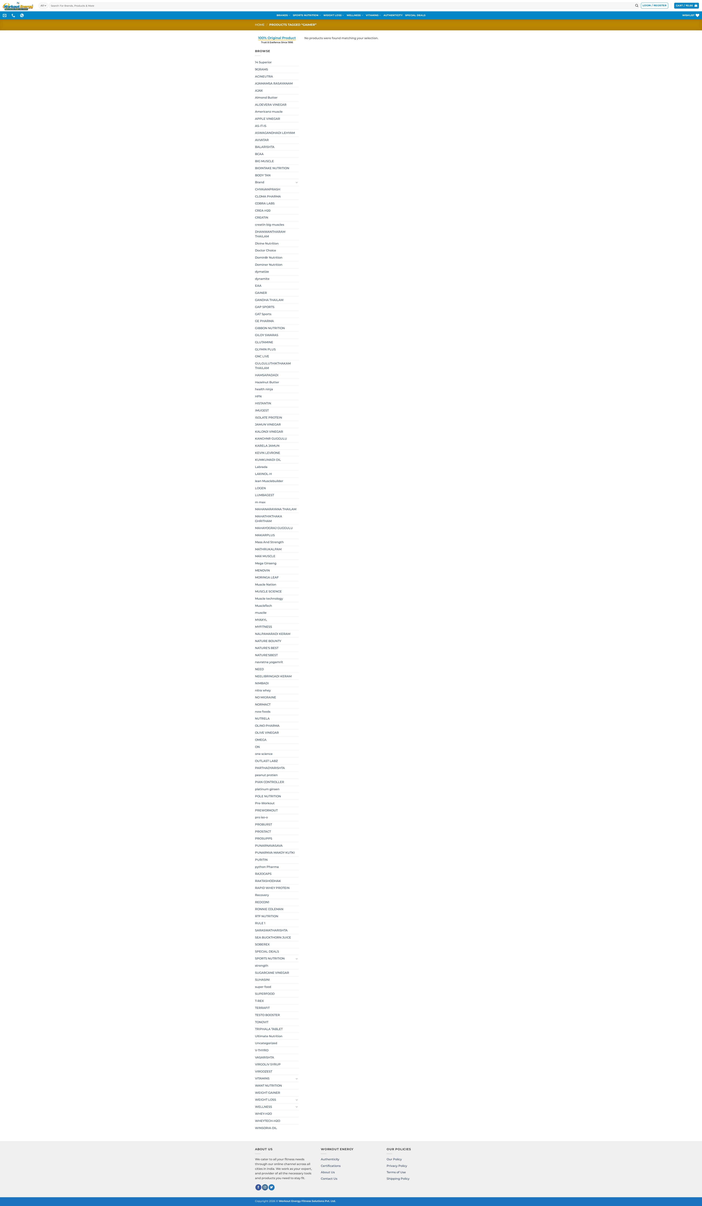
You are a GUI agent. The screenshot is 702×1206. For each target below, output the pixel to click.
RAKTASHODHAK (268, 881)
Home (260, 25)
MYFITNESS (263, 627)
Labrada (261, 467)
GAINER (261, 293)
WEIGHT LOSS (332, 15)
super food (263, 987)
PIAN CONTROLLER (269, 782)
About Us (328, 1172)
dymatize (262, 271)
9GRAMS (261, 69)
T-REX (259, 1001)
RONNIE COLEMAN (269, 909)
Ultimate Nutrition (268, 1036)
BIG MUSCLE (264, 161)
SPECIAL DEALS (415, 15)
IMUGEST (262, 410)
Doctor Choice (265, 250)
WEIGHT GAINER (267, 1092)
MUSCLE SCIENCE (268, 591)
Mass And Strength (269, 542)
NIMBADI (262, 683)
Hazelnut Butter (267, 382)
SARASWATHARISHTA (271, 930)
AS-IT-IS (260, 126)
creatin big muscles (269, 224)
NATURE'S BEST (266, 648)
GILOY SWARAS (266, 335)
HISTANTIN (263, 403)
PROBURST (263, 824)
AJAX (259, 90)
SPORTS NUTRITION (305, 15)
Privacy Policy (397, 1166)
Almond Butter (266, 97)
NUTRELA (262, 718)
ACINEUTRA (264, 76)
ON (257, 747)
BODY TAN (263, 175)
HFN (258, 396)
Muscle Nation (265, 584)
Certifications (331, 1166)
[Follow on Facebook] (258, 1187)
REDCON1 (262, 902)
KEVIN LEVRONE (267, 453)
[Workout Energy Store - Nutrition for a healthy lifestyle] (18, 5)
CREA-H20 (263, 210)
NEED (259, 669)
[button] (654, 6)
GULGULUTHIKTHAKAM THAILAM (273, 366)
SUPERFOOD (265, 994)
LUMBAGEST (264, 495)
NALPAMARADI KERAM (272, 634)
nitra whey (263, 690)
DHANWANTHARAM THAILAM (270, 234)
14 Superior (263, 62)
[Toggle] (297, 182)
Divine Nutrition (267, 243)
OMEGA (261, 740)
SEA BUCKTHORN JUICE (273, 937)
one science (264, 754)
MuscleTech (263, 605)
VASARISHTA (264, 1057)
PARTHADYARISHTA (270, 768)
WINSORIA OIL (266, 1128)
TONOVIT (261, 1022)
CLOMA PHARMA (268, 196)
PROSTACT (263, 831)
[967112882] (22, 15)
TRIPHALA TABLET (269, 1029)
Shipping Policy (398, 1178)
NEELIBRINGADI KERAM (273, 676)
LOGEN (260, 488)
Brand (259, 182)
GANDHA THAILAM (269, 300)
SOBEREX (262, 944)
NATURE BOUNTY (268, 641)
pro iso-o (261, 817)
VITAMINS (372, 15)
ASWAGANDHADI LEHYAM (275, 133)
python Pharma (267, 867)
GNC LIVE (262, 356)
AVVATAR (262, 140)
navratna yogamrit (269, 662)
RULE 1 (260, 923)
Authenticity (330, 1159)
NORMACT (263, 704)
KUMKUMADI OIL (268, 460)
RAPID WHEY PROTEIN (272, 888)
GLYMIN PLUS (265, 349)
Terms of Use (396, 1172)
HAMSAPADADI (266, 375)
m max (260, 502)
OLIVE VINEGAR (267, 732)
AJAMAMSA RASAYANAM (274, 83)
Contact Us (329, 1178)
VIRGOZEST (263, 1071)
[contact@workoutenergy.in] (5, 15)
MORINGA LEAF (267, 577)
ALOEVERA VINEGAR (270, 104)
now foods (262, 711)
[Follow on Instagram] (265, 1187)
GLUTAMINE (264, 342)
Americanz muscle (269, 111)
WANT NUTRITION (268, 1085)
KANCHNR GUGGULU (271, 438)
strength (261, 965)
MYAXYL (261, 620)
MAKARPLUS (265, 535)
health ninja (264, 389)
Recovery (262, 895)
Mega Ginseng (265, 563)
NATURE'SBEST (266, 655)
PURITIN (261, 859)
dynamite (262, 279)
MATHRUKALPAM (268, 549)
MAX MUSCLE (265, 556)
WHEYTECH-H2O (267, 1121)
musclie (261, 612)
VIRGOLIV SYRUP (268, 1064)
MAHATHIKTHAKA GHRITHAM (268, 519)
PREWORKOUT (266, 810)
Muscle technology (269, 598)
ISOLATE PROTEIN (268, 417)
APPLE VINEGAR (267, 119)
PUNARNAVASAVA (269, 845)
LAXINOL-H (263, 474)
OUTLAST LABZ (266, 761)
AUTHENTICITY (393, 15)
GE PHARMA (264, 321)
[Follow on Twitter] (272, 1187)
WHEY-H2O (263, 1113)
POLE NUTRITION (268, 796)
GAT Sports (263, 314)
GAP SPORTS (264, 307)
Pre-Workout (265, 803)
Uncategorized (266, 1043)
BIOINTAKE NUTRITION (272, 168)
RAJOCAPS (263, 874)
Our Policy (394, 1159)
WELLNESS (354, 15)
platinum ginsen (267, 789)
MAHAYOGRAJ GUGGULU (274, 528)
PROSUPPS (263, 838)
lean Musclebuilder (269, 481)
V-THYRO (261, 1050)
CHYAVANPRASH (267, 189)
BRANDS (282, 15)
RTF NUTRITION (266, 916)
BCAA (259, 154)
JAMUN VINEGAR (268, 424)
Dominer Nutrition (268, 264)
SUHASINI (262, 979)
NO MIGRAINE (265, 697)
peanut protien (266, 775)
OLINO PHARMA (267, 725)
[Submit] (637, 6)
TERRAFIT (262, 1008)
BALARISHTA (264, 147)
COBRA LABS (265, 203)
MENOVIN (262, 570)
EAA (258, 285)
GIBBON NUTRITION (270, 328)
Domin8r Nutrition (268, 257)
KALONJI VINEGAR (269, 431)
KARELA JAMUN (267, 445)
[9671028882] (14, 15)
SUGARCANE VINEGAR (272, 972)
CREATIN (261, 217)
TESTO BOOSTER (267, 1015)
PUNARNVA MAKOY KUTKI (275, 852)
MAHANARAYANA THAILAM (275, 509)
